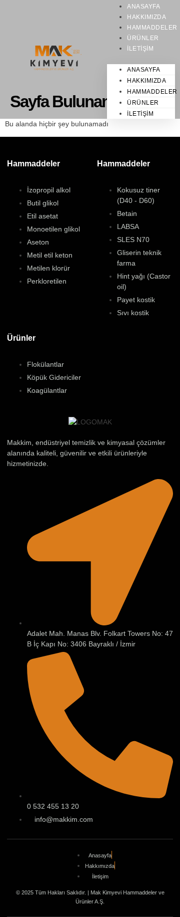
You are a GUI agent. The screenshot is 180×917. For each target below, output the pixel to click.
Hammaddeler (152, 91)
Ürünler (143, 102)
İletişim (140, 48)
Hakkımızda (146, 80)
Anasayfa (143, 69)
